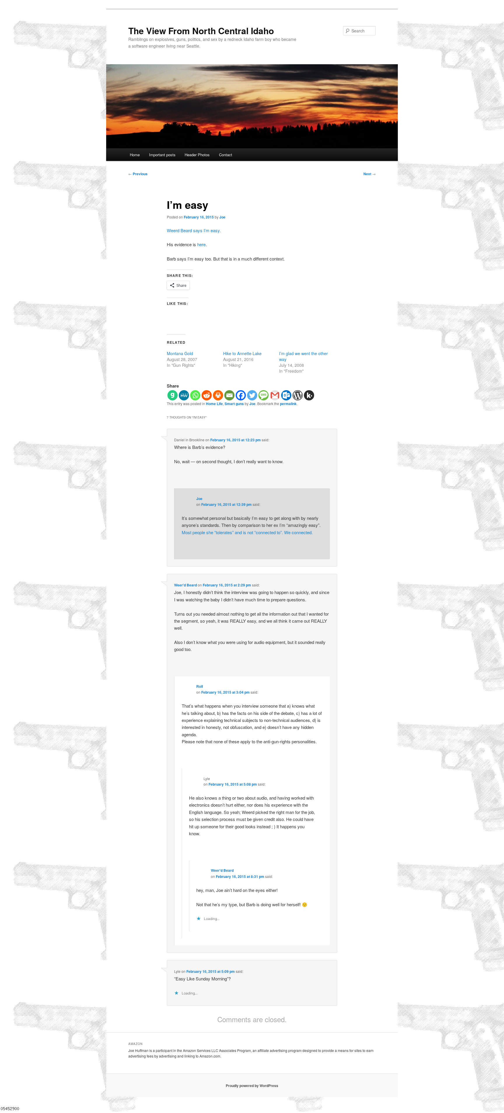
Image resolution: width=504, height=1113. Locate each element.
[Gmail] (275, 395)
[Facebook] (241, 395)
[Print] (218, 395)
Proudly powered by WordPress (252, 1085)
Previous (138, 173)
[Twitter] (252, 395)
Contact (225, 154)
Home (135, 154)
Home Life (214, 403)
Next (369, 173)
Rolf (199, 686)
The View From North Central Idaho (201, 30)
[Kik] (309, 395)
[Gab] (172, 395)
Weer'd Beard (185, 585)
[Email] (229, 395)
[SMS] (263, 395)
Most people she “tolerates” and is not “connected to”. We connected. (247, 532)
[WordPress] (298, 395)
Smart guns (234, 403)
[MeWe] (184, 395)
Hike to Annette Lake (242, 353)
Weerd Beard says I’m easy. (194, 230)
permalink (288, 403)
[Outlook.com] (286, 395)
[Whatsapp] (195, 395)
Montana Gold (180, 353)
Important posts (162, 154)
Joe (222, 217)
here (201, 244)
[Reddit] (207, 395)
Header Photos (197, 154)
